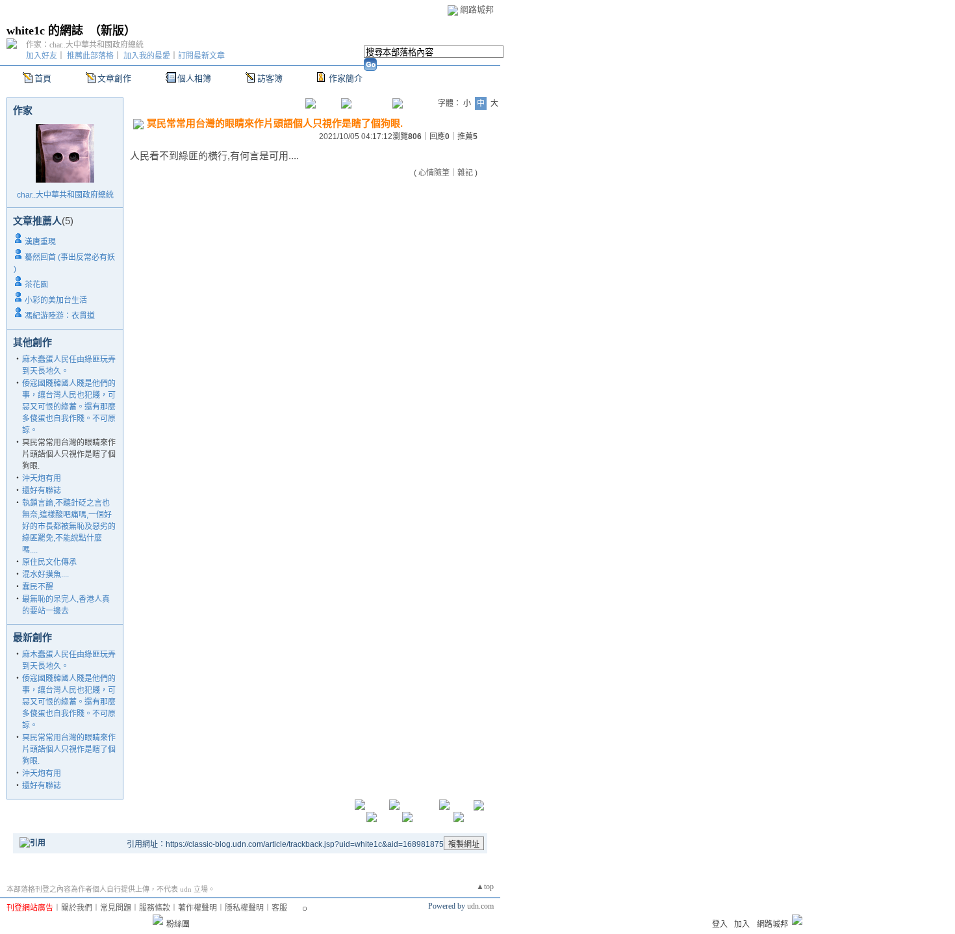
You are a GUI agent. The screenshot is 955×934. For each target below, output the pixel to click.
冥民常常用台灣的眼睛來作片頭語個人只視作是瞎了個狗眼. (69, 749)
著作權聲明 (197, 908)
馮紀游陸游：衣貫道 (60, 315)
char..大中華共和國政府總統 (65, 195)
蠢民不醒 (37, 586)
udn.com (480, 906)
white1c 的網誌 (44, 30)
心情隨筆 (434, 172)
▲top (485, 886)
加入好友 (41, 55)
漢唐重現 (40, 241)
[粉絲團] (158, 920)
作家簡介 (346, 78)
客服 (279, 908)
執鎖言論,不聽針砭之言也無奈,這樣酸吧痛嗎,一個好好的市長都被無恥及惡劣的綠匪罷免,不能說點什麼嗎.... (69, 526)
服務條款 (154, 908)
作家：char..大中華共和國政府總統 (85, 44)
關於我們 (76, 908)
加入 (742, 924)
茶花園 (36, 284)
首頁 (42, 78)
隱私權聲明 (244, 908)
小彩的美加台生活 (56, 300)
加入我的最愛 (146, 55)
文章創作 (114, 78)
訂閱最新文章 (201, 55)
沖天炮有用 (41, 478)
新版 (112, 30)
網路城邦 (477, 9)
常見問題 (115, 908)
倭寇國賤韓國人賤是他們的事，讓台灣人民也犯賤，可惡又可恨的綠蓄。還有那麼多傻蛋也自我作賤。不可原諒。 (69, 407)
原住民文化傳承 (49, 562)
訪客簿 (270, 78)
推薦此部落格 (90, 55)
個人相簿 (194, 78)
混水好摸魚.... (45, 574)
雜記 (465, 172)
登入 (720, 924)
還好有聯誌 (41, 490)
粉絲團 (178, 924)
